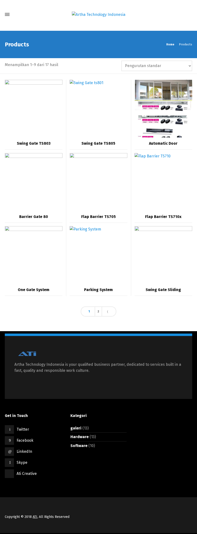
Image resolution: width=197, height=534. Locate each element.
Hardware (79, 437)
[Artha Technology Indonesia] (98, 14)
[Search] (188, 14)
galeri (75, 428)
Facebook (25, 440)
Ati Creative (27, 473)
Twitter (23, 429)
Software (78, 445)
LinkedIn (24, 451)
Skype (22, 462)
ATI (35, 517)
